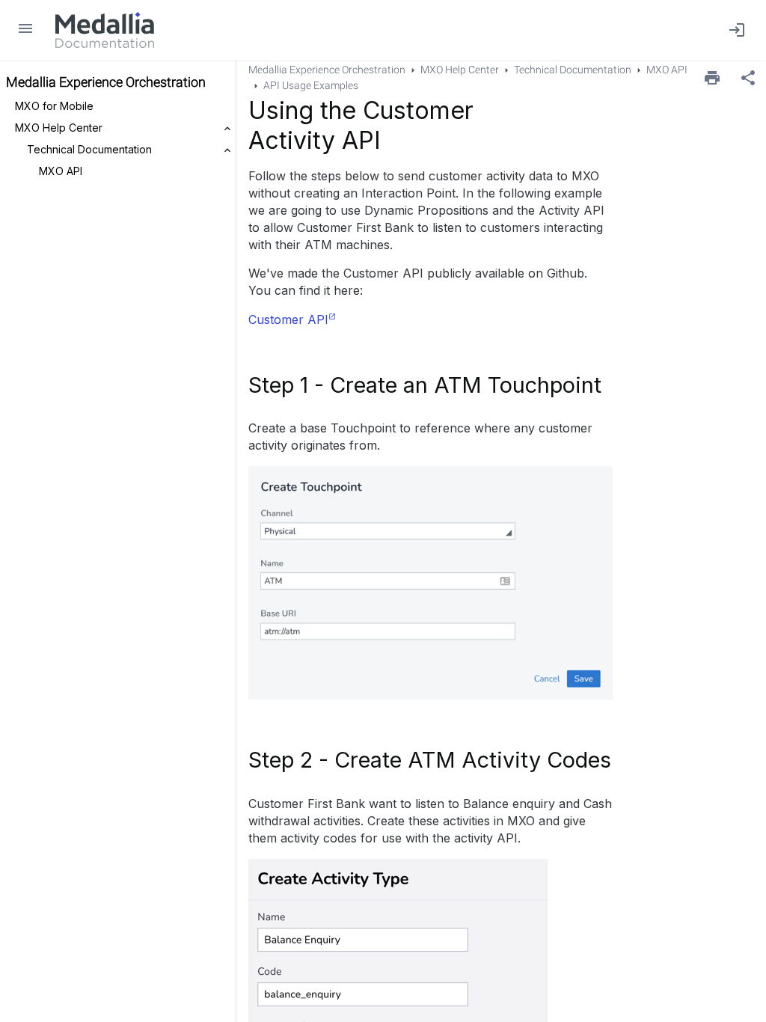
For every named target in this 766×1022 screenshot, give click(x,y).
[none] (748, 78)
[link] (104, 30)
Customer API (288, 319)
